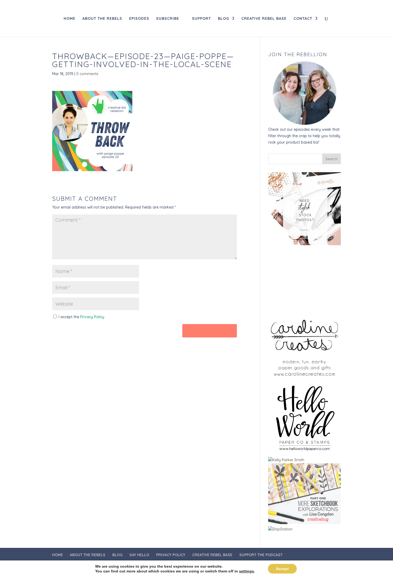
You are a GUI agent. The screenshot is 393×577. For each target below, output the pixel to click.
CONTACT (303, 19)
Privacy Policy (92, 316)
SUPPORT (201, 19)
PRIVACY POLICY (170, 554)
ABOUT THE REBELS (102, 19)
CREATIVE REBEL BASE (264, 19)
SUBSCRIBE (167, 19)
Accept (282, 569)
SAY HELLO (139, 554)
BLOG (223, 19)
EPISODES (139, 19)
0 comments (87, 73)
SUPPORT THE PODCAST (261, 554)
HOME (69, 19)
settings (246, 571)
